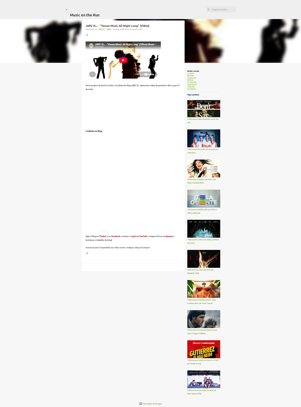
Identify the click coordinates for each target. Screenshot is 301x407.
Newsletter (191, 89)
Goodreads (191, 82)
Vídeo (109, 29)
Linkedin (191, 87)
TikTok (190, 80)
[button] (87, 35)
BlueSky (190, 75)
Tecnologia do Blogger (152, 404)
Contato (190, 73)
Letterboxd (191, 84)
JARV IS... (101, 29)
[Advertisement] (113, 5)
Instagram (191, 78)
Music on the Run (85, 15)
